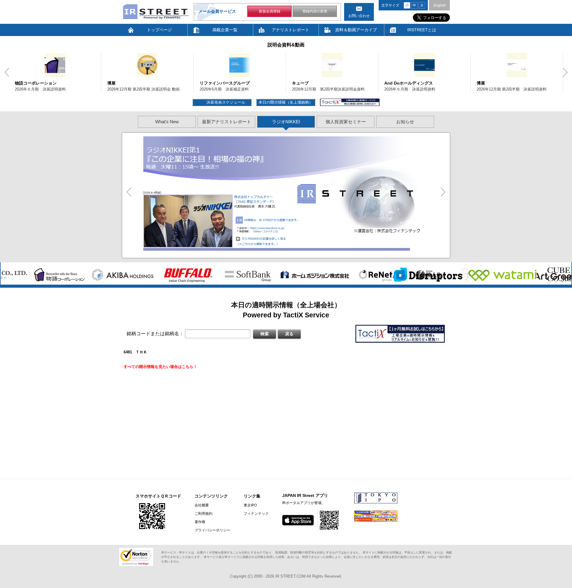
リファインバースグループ (225, 83)
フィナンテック (256, 513)
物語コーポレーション (36, 83)
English (439, 5)
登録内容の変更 (314, 11)
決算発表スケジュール (225, 102)
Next (565, 72)
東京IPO (250, 505)
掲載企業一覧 (224, 29)
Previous (6, 72)
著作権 (200, 522)
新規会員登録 (269, 11)
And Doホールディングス (408, 83)
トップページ (159, 29)
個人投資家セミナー (346, 121)
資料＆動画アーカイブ (356, 29)
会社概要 (202, 505)
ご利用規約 (203, 513)
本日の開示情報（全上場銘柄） (286, 102)
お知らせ (405, 121)
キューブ (300, 83)
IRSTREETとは (421, 29)
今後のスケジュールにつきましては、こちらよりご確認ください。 (213, 203)
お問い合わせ (359, 16)
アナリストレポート (290, 29)
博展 (111, 83)
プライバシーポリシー (212, 530)
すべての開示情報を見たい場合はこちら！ (160, 366)
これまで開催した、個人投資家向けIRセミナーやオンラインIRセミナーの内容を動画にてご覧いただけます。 (258, 182)
